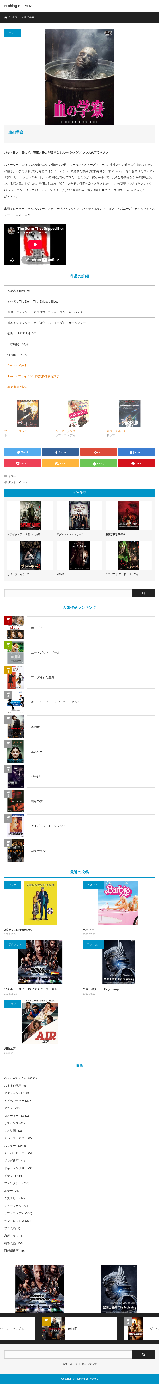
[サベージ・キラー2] (30, 555)
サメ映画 (10, 1130)
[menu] (153, 6)
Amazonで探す (17, 365)
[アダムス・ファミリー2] (79, 515)
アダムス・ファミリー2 (70, 534)
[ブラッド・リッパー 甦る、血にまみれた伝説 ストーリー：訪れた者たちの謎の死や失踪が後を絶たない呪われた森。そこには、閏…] (27, 413)
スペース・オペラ (15, 1138)
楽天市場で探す (17, 387)
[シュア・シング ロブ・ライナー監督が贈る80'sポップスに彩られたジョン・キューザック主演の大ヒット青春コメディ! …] (78, 413)
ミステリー (11, 1198)
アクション (15, 944)
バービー (88, 929)
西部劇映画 (11, 1250)
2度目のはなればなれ (18, 929)
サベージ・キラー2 (18, 574)
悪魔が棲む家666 (115, 534)
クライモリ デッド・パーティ (122, 574)
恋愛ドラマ (11, 1235)
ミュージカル (13, 1205)
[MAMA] (79, 555)
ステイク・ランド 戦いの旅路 (23, 534)
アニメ (8, 1108)
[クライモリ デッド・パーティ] (129, 555)
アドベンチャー (14, 1100)
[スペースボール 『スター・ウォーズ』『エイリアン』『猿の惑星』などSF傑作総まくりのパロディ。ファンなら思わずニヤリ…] (129, 413)
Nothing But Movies (20, 6)
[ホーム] (5, 16)
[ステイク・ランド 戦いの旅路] (30, 515)
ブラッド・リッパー (17, 431)
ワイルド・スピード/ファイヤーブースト (30, 989)
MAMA (60, 574)
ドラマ (12, 885)
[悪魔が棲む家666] (129, 515)
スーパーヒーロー (15, 1153)
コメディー (93, 885)
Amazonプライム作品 (18, 1078)
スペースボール (116, 431)
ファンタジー (13, 1183)
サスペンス (11, 1123)
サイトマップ (89, 1364)
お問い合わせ (70, 1364)
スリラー (10, 1145)
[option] (40, 1289)
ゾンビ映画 (11, 1160)
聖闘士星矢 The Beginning (101, 989)
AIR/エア (10, 1048)
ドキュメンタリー (15, 1168)
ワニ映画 (10, 1228)
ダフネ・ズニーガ (18, 482)
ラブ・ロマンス (14, 1220)
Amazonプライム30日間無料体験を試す (33, 376)
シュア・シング (65, 431)
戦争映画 (10, 1243)
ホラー (12, 33)
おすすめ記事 (13, 1085)
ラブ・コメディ (14, 1213)
